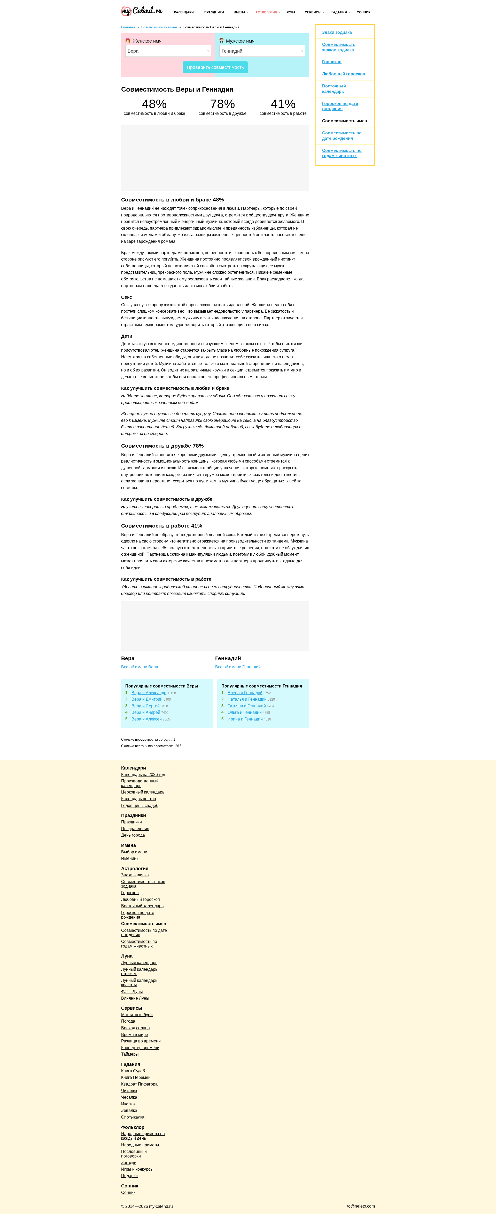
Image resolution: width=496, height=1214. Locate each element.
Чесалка (129, 1097)
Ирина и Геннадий (245, 719)
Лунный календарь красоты (139, 982)
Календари (184, 12)
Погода (128, 1021)
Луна (291, 12)
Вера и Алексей (146, 719)
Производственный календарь (140, 783)
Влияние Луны (135, 998)
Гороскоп (332, 62)
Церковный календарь (142, 792)
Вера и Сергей (145, 706)
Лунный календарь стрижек (139, 971)
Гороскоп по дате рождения (137, 914)
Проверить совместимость (215, 67)
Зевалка (129, 1110)
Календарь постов (138, 799)
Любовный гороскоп (343, 74)
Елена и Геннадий (245, 693)
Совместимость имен (344, 121)
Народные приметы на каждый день (143, 1135)
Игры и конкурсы (137, 1169)
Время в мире (134, 1034)
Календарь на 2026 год (143, 774)
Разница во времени (141, 1041)
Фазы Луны (132, 991)
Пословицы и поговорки (134, 1153)
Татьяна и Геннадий (247, 706)
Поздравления (135, 829)
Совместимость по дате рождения (144, 932)
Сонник (363, 12)
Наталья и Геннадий (247, 699)
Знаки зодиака (337, 32)
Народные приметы (140, 1145)
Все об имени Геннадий (238, 667)
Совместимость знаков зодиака (143, 883)
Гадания (339, 12)
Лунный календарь (139, 962)
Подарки (129, 1175)
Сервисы (313, 12)
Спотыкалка (132, 1117)
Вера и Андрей (145, 712)
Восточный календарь (142, 906)
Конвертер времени (140, 1048)
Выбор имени (134, 852)
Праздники (214, 12)
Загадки (128, 1162)
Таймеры (130, 1054)
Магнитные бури (137, 1015)
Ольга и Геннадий (245, 712)
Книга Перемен (136, 1077)
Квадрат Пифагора (139, 1084)
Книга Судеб (133, 1071)
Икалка (128, 1104)
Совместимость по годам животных (139, 943)
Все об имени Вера (139, 667)
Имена (239, 12)
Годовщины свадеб (139, 805)
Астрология (266, 12)
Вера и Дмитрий (146, 699)
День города (133, 835)
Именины (130, 858)
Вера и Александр (148, 693)
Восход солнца (135, 1028)
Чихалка (129, 1091)
